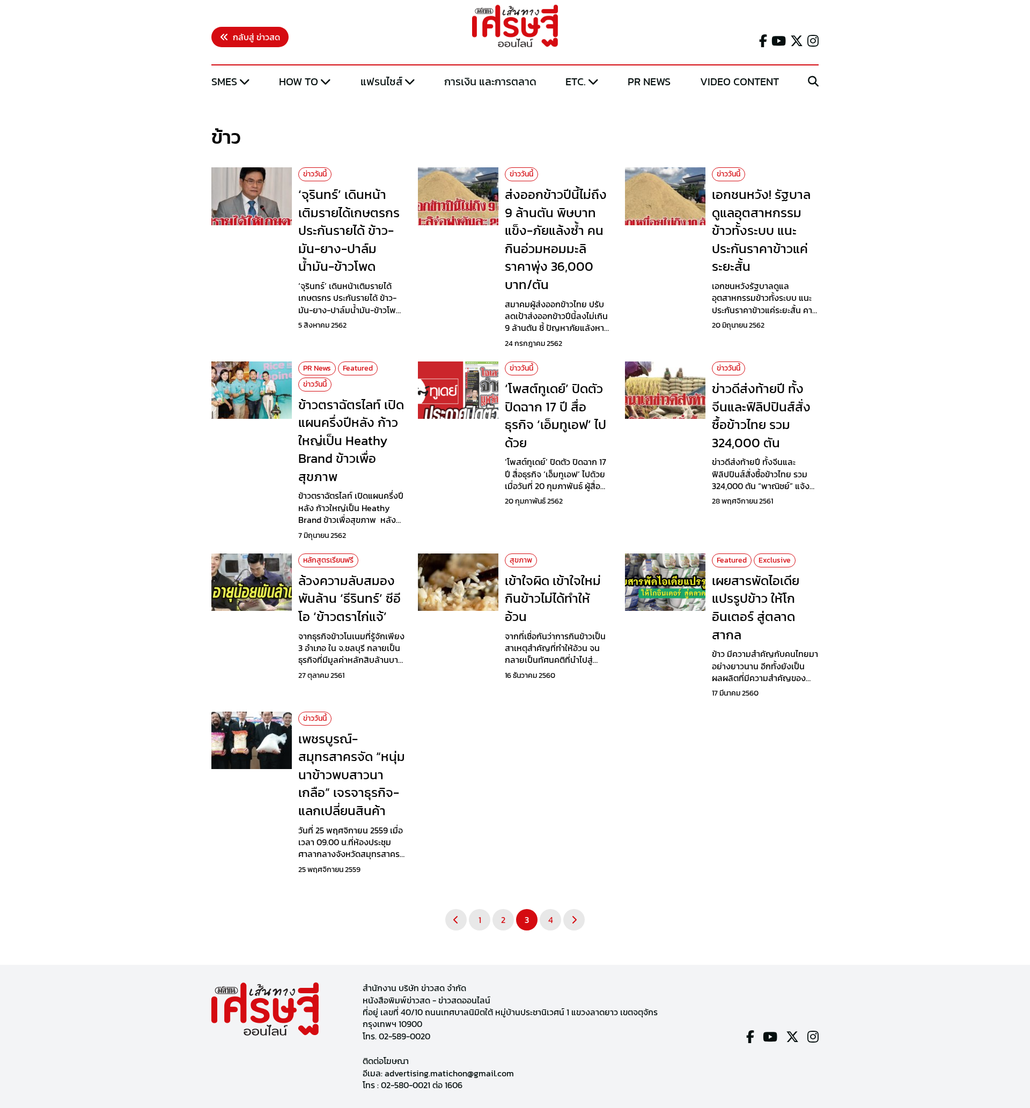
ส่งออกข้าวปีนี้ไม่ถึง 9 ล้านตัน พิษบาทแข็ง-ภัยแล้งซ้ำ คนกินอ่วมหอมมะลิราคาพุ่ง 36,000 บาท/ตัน (556, 239)
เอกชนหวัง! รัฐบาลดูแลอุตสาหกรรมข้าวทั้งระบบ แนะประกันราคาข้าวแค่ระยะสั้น (761, 230)
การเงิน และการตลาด (490, 81)
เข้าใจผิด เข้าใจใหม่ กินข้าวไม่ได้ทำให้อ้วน (553, 598)
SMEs (224, 81)
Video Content (739, 81)
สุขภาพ (521, 560)
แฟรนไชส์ (381, 81)
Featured (358, 368)
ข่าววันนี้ (315, 174)
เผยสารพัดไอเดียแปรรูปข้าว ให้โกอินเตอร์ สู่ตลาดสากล (755, 607)
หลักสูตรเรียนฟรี (328, 560)
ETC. (575, 81)
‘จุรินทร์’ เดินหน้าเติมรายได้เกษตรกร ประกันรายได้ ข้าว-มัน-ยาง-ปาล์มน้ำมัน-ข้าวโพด (349, 230)
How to (298, 81)
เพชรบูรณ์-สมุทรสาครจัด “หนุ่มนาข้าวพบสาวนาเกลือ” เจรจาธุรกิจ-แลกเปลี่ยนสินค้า (351, 774)
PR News (649, 81)
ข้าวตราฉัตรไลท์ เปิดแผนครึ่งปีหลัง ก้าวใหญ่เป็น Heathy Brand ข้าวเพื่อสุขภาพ (351, 440)
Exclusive (775, 560)
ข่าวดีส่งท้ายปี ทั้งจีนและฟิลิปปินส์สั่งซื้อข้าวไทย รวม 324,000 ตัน (761, 415)
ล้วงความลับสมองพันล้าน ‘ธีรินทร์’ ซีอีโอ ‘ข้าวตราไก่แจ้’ (349, 598)
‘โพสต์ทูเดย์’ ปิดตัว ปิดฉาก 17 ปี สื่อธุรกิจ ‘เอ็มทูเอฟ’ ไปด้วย (555, 415)
